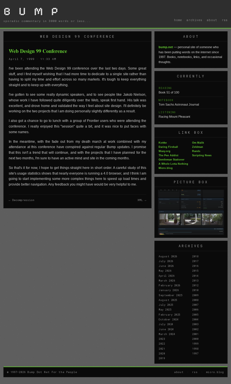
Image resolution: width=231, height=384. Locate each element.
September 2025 (170, 295)
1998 (195, 348)
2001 (195, 334)
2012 (195, 285)
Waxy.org (164, 151)
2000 (195, 338)
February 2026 (169, 285)
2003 (195, 324)
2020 (162, 353)
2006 (195, 309)
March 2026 (167, 280)
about (212, 20)
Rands (196, 151)
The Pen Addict (168, 155)
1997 (195, 353)
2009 (195, 295)
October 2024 (168, 319)
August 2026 (168, 256)
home (178, 20)
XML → (141, 200)
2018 (195, 256)
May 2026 (165, 270)
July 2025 (166, 304)
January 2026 (169, 290)
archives (194, 20)
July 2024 (166, 324)
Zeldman (197, 147)
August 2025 (168, 300)
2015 (195, 270)
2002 (195, 329)
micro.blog (215, 372)
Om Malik (198, 142)
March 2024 (167, 334)
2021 (162, 348)
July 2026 (166, 261)
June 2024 (166, 329)
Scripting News (202, 155)
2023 (162, 338)
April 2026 (166, 275)
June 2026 (166, 265)
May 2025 (165, 309)
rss (225, 20)
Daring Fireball (168, 147)
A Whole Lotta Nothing (173, 163)
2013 (195, 280)
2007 (195, 304)
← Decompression (21, 200)
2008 (195, 300)
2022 (162, 343)
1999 (195, 343)
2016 (195, 265)
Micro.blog (166, 168)
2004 (195, 319)
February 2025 (169, 314)
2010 (195, 290)
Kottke (163, 142)
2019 (162, 358)
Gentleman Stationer (172, 159)
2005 (195, 314)
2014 (195, 275)
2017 (195, 261)
